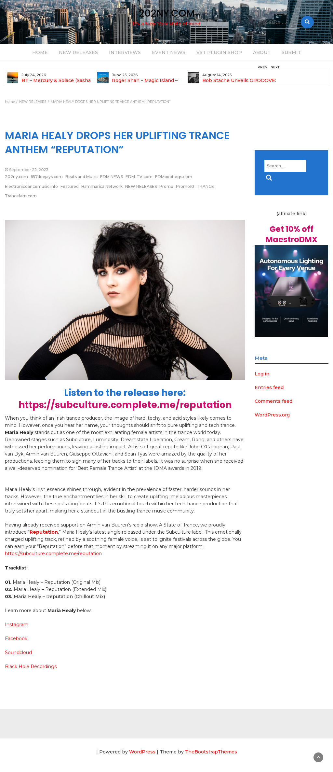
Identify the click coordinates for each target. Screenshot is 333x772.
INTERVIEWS (125, 52)
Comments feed (273, 401)
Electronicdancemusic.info (31, 186)
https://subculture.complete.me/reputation (125, 405)
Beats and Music (81, 176)
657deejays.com (47, 176)
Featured (69, 186)
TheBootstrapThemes (211, 752)
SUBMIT (291, 52)
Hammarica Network (102, 186)
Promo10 (185, 186)
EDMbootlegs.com (173, 176)
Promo (166, 186)
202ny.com (16, 176)
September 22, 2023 (28, 169)
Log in (262, 374)
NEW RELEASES (78, 52)
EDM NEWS (111, 176)
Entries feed (269, 387)
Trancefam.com (21, 195)
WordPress (142, 752)
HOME (40, 52)
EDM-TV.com (139, 176)
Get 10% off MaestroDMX (291, 234)
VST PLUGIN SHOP (219, 52)
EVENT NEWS (168, 52)
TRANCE (205, 186)
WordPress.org (272, 415)
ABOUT (262, 52)
